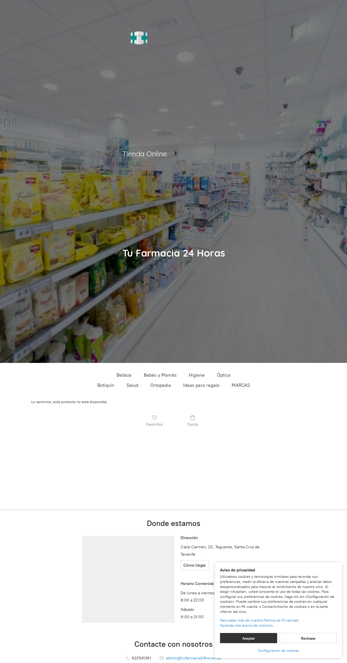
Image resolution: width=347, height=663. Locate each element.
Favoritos (154, 424)
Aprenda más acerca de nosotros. (247, 625)
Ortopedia (160, 385)
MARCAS (241, 385)
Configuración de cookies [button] (278, 651)
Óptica (223, 375)
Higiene (197, 375)
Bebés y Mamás (160, 375)
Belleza (124, 375)
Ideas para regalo (201, 385)
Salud (132, 385)
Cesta (192, 424)
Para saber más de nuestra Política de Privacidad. (259, 620)
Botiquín (105, 385)
